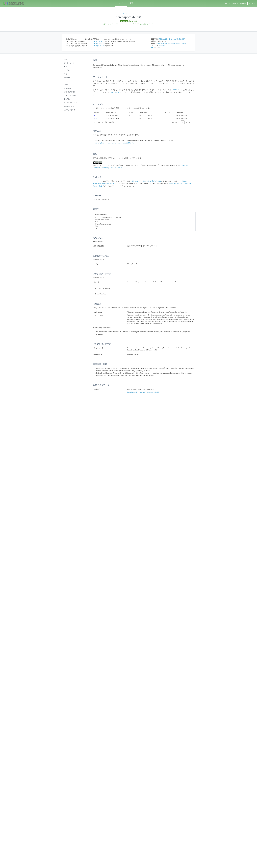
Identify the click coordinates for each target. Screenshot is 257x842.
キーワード (67, 81)
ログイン (251, 3)
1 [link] (182, 122)
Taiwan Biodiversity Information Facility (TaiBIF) (171, 43)
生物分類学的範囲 (69, 92)
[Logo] (13, 3)
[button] (229, 3)
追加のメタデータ (69, 110)
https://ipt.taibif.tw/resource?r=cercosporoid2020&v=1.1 (115, 143)
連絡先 (66, 84)
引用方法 (67, 70)
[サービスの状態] (226, 3)
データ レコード (69, 63)
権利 (65, 74)
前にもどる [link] (175, 122)
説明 (65, 59)
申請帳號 (243, 3)
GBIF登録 (67, 77)
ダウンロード (99, 41)
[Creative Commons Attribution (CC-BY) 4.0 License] (98, 162)
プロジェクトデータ (70, 95)
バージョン (67, 66)
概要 (131, 3)
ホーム (121, 3)
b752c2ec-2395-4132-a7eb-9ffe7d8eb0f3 (172, 39)
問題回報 (235, 3)
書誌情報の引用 (69, 106)
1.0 (96, 118)
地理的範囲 (67, 88)
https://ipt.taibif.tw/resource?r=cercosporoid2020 (143, 392)
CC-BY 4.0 (162, 45)
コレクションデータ (70, 102)
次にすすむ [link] (189, 122)
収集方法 (67, 99)
